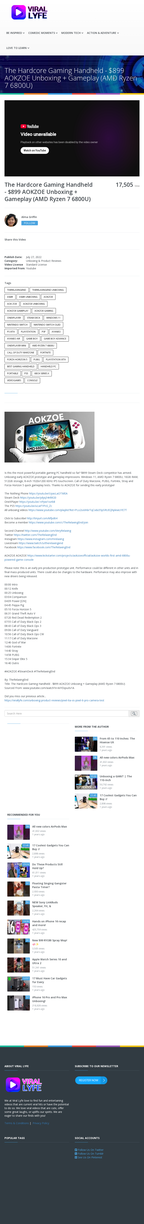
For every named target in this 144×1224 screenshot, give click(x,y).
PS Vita (11, 331)
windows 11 (53, 317)
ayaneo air (13, 338)
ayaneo (56, 331)
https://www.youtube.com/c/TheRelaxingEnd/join (58, 522)
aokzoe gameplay (17, 310)
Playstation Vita (56, 359)
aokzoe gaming (43, 310)
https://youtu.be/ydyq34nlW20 (38, 497)
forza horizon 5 (17, 359)
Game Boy (32, 338)
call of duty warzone (20, 352)
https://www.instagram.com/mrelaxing (41, 539)
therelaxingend (16, 290)
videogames (14, 380)
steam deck (33, 317)
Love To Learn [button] (16, 48)
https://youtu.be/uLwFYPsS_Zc (33, 506)
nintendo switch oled (47, 324)
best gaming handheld (20, 366)
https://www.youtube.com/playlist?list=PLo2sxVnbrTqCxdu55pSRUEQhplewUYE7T (77, 510)
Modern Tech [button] (71, 33)
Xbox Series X (41, 373)
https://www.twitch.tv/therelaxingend (41, 543)
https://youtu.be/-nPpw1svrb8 (37, 501)
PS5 (26, 373)
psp (44, 331)
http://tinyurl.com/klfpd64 (42, 518)
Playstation (28, 331)
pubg (37, 359)
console (32, 380)
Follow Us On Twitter (90, 1150)
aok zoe (12, 303)
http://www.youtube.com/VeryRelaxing (48, 530)
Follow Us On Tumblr (90, 1153)
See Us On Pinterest (89, 1157)
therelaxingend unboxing (48, 290)
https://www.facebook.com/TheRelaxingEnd (43, 547)
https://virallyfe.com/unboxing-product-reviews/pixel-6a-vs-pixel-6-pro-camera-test (54, 700)
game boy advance (55, 338)
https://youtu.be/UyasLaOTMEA (48, 493)
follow (29, 223)
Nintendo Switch (17, 324)
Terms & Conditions (16, 1123)
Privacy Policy (41, 1123)
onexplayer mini (16, 345)
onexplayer (14, 317)
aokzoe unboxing (34, 303)
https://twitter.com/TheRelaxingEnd (35, 535)
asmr (10, 296)
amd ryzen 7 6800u (43, 345)
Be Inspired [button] (14, 33)
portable (12, 373)
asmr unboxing (28, 296)
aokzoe (48, 296)
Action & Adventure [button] (101, 33)
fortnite (45, 352)
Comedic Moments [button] (41, 33)
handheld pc (48, 366)
